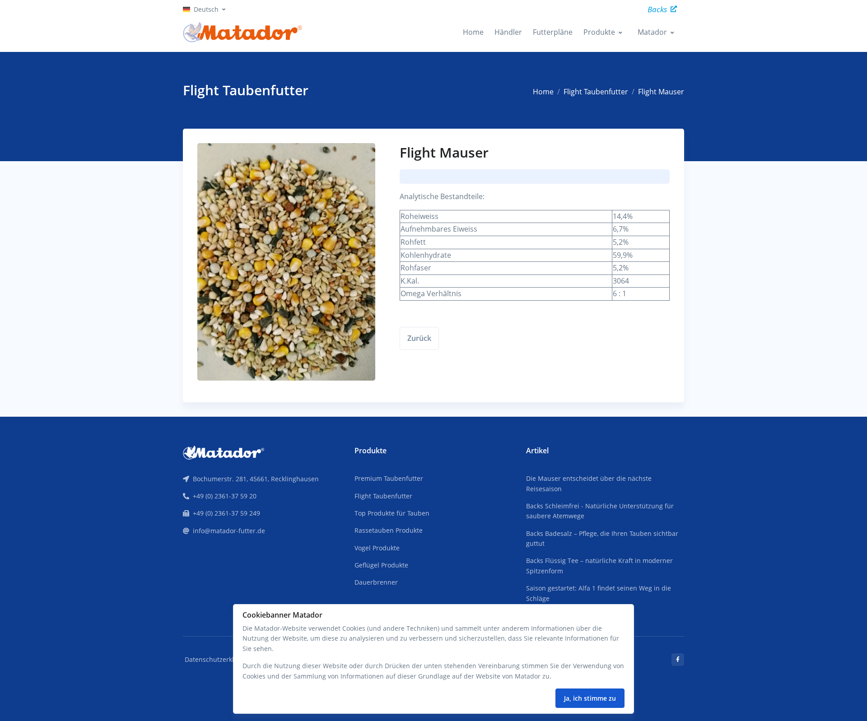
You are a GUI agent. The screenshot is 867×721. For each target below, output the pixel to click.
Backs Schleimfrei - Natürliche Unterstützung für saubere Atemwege (600, 511)
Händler (508, 32)
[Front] (223, 451)
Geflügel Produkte (381, 565)
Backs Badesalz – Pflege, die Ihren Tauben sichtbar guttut (602, 538)
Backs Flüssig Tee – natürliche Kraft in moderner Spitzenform (599, 565)
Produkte (599, 32)
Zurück (419, 338)
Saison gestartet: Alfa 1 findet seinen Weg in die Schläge (598, 593)
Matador (652, 32)
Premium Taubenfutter (388, 478)
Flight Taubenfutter (596, 92)
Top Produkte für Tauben (391, 513)
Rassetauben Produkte (388, 530)
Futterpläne (553, 32)
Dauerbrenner (376, 582)
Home (473, 32)
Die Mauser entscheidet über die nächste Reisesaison (589, 483)
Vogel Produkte (377, 548)
